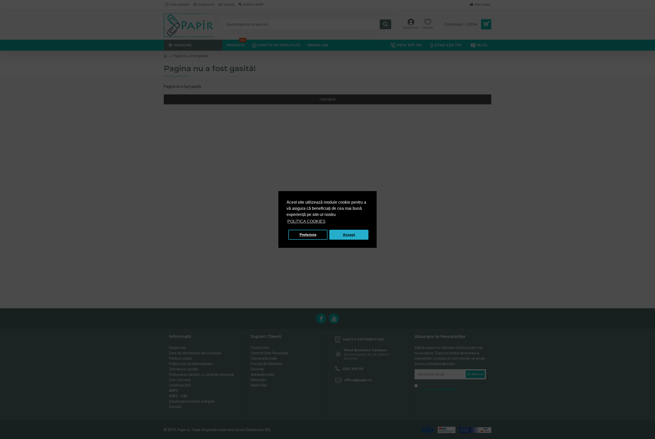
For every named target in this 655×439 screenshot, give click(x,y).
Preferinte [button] (308, 235)
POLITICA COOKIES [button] (306, 221)
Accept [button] (349, 235)
